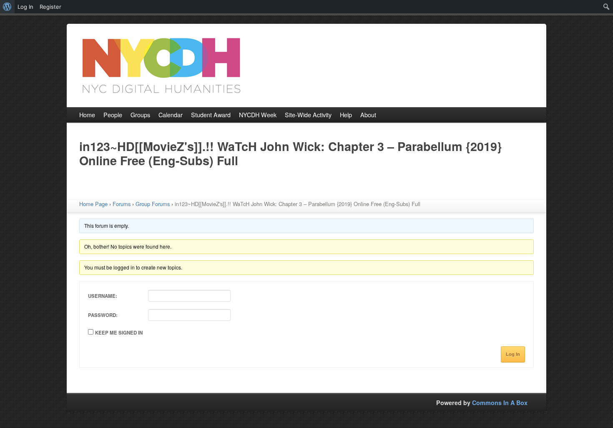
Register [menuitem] (50, 6)
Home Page (93, 204)
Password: (103, 315)
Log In (513, 354)
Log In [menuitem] (25, 6)
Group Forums (153, 204)
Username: (102, 296)
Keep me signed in (119, 332)
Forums (122, 204)
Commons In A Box (500, 402)
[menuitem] (7, 6)
